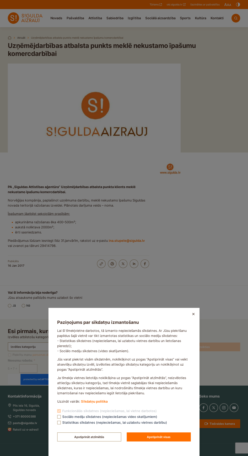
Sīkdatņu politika (94, 401)
